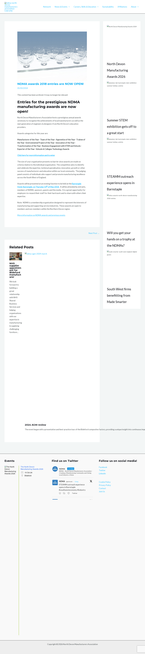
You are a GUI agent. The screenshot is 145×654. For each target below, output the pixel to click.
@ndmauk (69, 481)
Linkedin (102, 473)
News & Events (61, 7)
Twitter (102, 470)
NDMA (62, 481)
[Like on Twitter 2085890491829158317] (69, 493)
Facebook (103, 467)
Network (47, 7)
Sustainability (108, 7)
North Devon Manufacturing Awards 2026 (117, 70)
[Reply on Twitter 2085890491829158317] (60, 493)
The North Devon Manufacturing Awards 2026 (32, 467)
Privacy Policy (105, 485)
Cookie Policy (105, 482)
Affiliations (122, 7)
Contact (102, 488)
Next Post (94, 233)
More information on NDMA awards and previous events (41, 215)
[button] (68, 7)
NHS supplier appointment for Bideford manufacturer (15, 270)
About (133, 7)
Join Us (102, 491)
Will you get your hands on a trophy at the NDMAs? (121, 239)
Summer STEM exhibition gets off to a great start (121, 126)
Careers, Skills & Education (85, 7)
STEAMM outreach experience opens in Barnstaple (121, 183)
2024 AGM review (35, 424)
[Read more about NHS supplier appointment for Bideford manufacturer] (15, 256)
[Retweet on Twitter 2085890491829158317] (64, 493)
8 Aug (76, 481)
